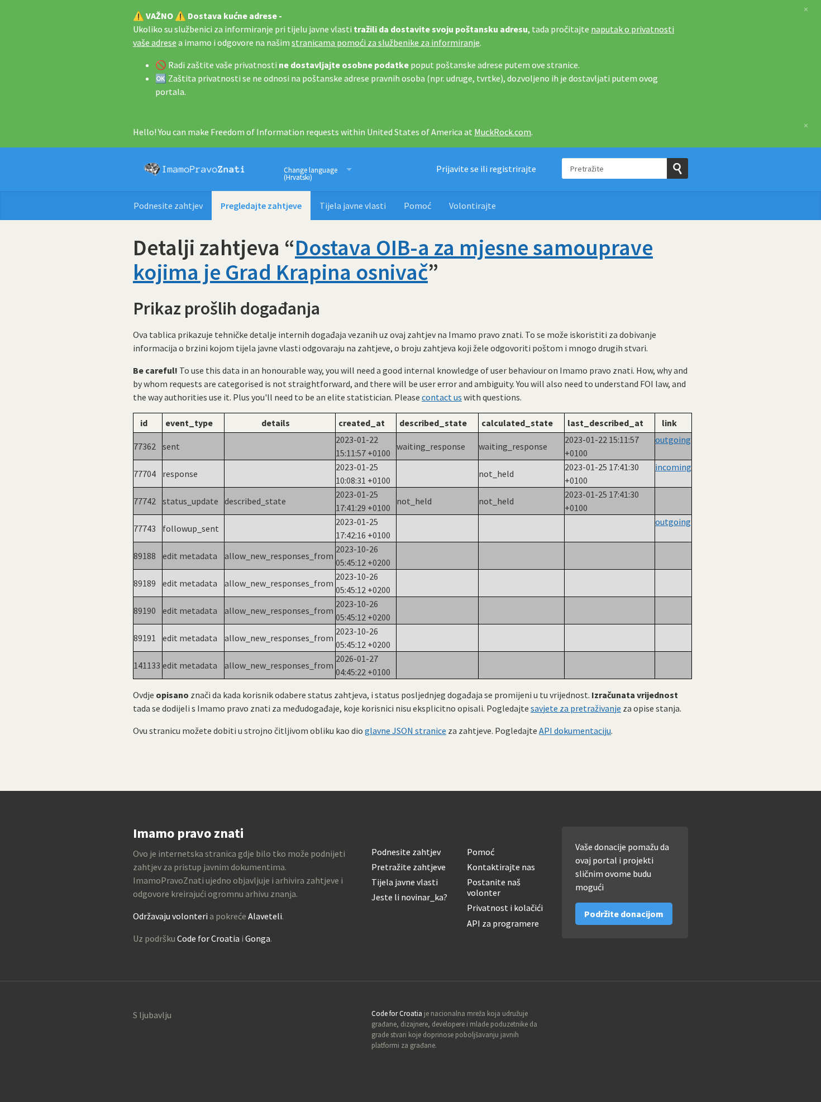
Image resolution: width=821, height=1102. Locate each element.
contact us (442, 397)
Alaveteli (265, 916)
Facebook (679, 1017)
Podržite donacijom (624, 913)
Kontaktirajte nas (501, 867)
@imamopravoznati (655, 1017)
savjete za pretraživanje (576, 708)
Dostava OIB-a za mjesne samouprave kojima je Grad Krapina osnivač (393, 259)
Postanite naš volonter (494, 887)
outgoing (673, 439)
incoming (673, 467)
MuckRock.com (502, 131)
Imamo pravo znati (194, 169)
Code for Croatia (208, 938)
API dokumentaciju (575, 730)
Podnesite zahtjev (168, 205)
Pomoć (417, 205)
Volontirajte (472, 205)
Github (631, 1017)
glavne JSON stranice (405, 730)
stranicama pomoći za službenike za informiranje (386, 42)
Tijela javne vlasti (352, 205)
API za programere (503, 923)
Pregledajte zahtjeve (261, 205)
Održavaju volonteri (170, 916)
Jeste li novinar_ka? (409, 897)
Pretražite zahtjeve (408, 867)
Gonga (257, 938)
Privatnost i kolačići (505, 908)
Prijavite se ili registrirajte (486, 168)
